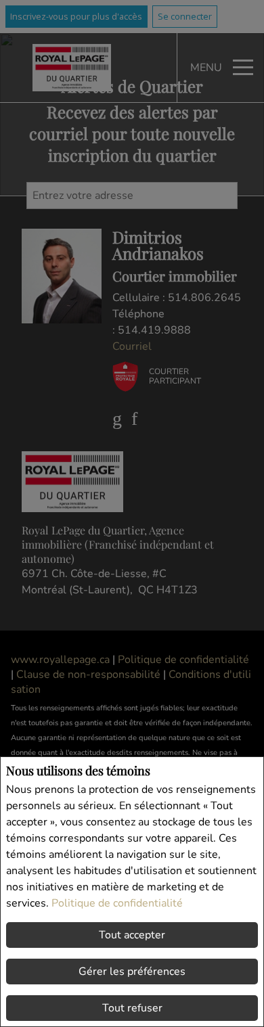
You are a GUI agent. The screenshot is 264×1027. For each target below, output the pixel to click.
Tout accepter (132, 935)
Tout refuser (132, 1008)
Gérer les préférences (132, 971)
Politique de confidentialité (117, 903)
